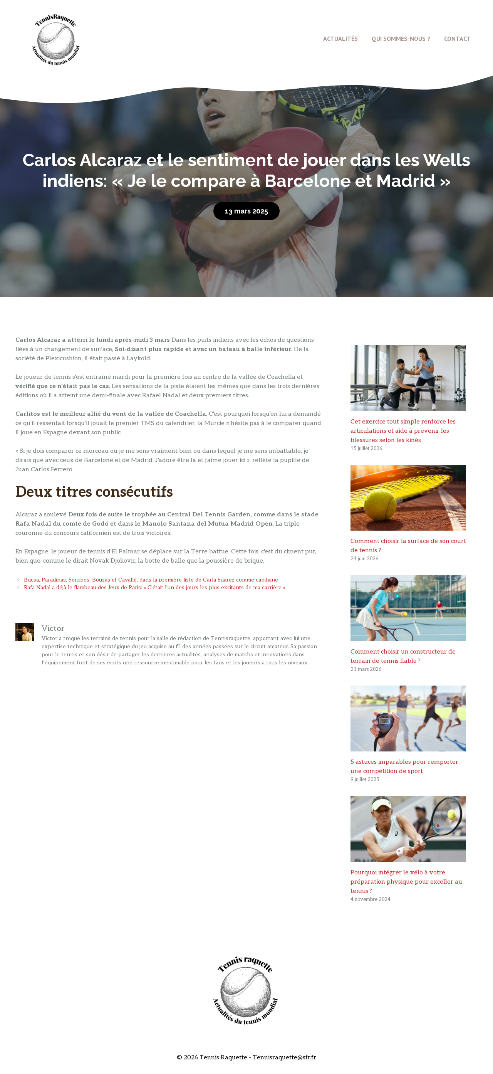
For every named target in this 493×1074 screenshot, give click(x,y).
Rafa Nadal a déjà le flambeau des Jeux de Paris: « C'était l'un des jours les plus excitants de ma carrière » (154, 588)
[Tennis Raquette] (55, 38)
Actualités (340, 38)
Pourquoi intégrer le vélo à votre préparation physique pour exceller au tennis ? (406, 882)
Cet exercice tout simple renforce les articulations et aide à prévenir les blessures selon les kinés (403, 431)
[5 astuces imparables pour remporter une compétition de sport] (408, 746)
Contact (457, 38)
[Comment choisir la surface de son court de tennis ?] (408, 525)
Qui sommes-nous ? (401, 38)
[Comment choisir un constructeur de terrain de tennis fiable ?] (408, 636)
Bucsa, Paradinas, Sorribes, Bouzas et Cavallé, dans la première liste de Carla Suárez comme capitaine (151, 580)
